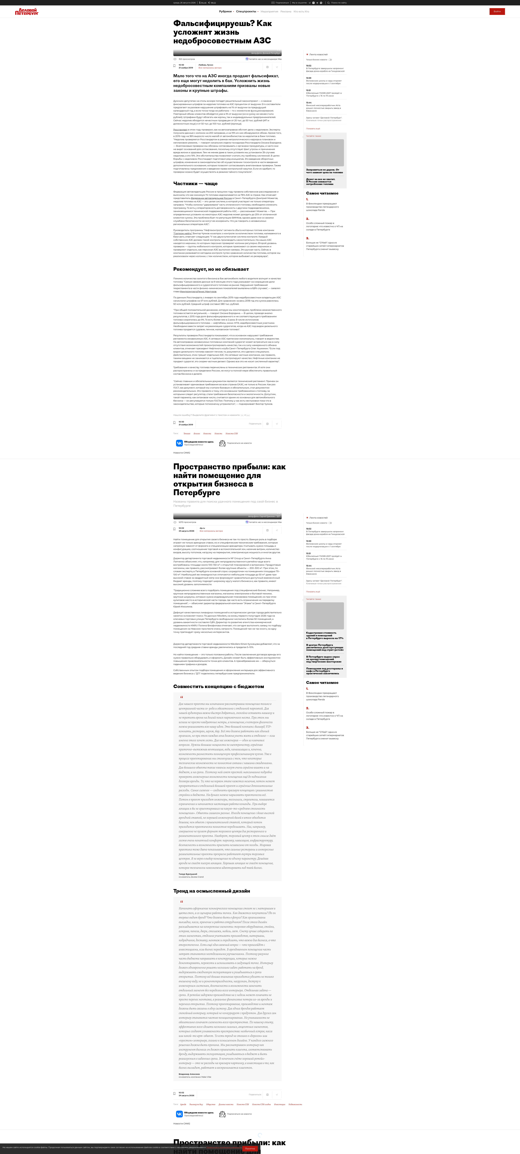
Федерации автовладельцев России (211, 198)
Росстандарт (180, 129)
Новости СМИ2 (181, 452)
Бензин (197, 433)
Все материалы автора (210, 68)
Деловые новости (226, 1104)
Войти (497, 11)
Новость (218, 433)
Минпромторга (188, 291)
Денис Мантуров (206, 291)
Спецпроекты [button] (246, 11)
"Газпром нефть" (182, 233)
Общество (210, 1104)
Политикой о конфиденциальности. (224, 1147)
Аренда (183, 1104)
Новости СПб (232, 433)
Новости (207, 433)
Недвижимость (295, 1104)
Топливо (187, 433)
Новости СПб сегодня (261, 1104)
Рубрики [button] (226, 11)
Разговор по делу (196, 1104)
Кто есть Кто (301, 11)
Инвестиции (279, 1104)
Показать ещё (313, 128)
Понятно (250, 1148)
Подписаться (282, 2)
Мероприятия (269, 11)
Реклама (285, 11)
